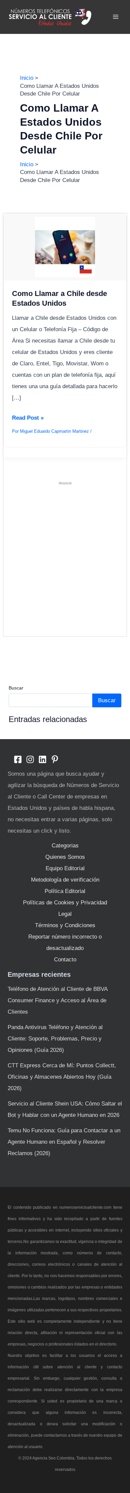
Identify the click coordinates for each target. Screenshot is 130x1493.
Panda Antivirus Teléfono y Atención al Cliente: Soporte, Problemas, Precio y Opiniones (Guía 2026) (55, 1038)
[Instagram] (30, 759)
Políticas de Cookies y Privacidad (65, 902)
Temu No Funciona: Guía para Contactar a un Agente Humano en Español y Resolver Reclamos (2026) (64, 1141)
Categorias (65, 845)
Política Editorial (65, 891)
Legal (65, 914)
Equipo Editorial (65, 868)
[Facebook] (18, 759)
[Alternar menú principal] (116, 17)
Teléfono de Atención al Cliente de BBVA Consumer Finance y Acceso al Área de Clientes (57, 1000)
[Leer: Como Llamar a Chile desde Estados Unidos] (65, 247)
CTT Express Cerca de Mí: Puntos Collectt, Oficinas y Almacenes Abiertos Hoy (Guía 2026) (62, 1076)
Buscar (16, 688)
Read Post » (28, 419)
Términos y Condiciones (65, 925)
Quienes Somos (65, 857)
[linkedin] (42, 759)
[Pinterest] (55, 759)
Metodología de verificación (65, 880)
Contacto (65, 959)
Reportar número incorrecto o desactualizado (65, 942)
